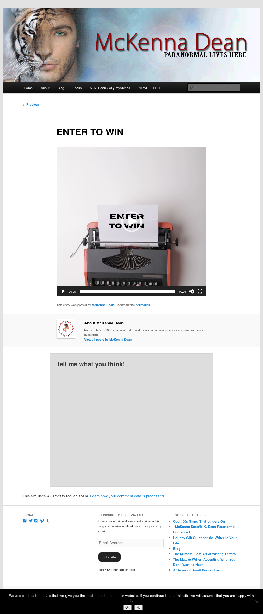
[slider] (127, 291)
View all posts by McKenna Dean (110, 339)
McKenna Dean (103, 305)
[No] (256, 601)
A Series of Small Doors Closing (199, 570)
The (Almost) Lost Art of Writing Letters (204, 553)
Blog (61, 87)
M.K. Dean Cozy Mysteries (110, 87)
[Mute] (191, 291)
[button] (131, 221)
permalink (143, 305)
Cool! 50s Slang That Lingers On (199, 521)
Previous (31, 104)
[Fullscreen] (199, 291)
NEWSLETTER (149, 87)
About (45, 87)
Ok (127, 607)
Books (77, 87)
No (138, 607)
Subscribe (109, 557)
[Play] (63, 291)
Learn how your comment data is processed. (127, 495)
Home (28, 87)
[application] (131, 221)
